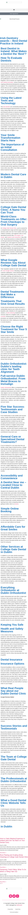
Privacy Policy (10, 909)
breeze (16, 504)
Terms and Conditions (14, 912)
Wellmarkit (19, 905)
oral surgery (17, 235)
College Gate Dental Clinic (9, 228)
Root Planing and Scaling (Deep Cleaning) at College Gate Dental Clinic (14, 856)
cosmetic (3, 316)
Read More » (3, 852)
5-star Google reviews (8, 270)
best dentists (6, 106)
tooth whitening (11, 313)
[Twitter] (14, 896)
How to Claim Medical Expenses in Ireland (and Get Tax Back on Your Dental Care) (12, 840)
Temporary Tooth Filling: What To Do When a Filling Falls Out (13, 870)
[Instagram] (17, 896)
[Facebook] (10, 896)
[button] (14, 10)
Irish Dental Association (7, 82)
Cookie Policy (17, 909)
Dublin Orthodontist (6, 387)
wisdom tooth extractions (14, 237)
